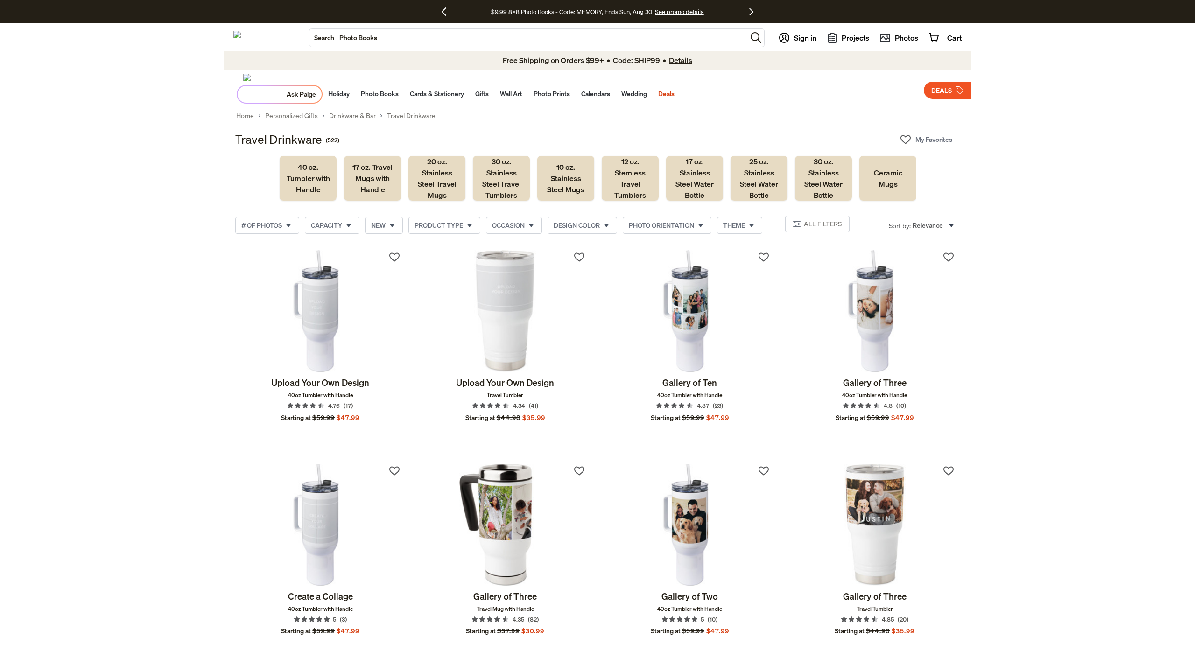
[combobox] (528, 38)
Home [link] (245, 115)
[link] (308, 178)
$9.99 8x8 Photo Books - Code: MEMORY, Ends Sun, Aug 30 (571, 11)
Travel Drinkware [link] (411, 115)
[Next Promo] (751, 11)
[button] (756, 37)
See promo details (679, 11)
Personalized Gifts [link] (291, 115)
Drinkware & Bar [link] (352, 115)
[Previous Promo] (447, 11)
